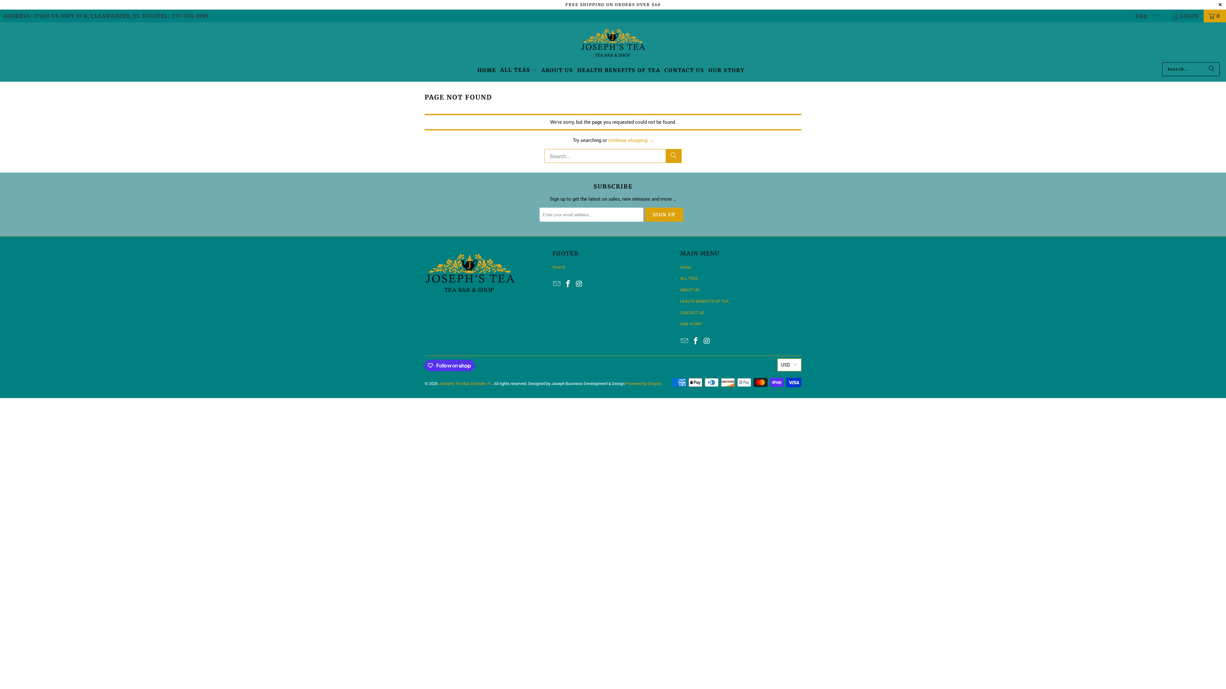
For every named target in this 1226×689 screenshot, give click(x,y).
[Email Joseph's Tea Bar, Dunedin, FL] (557, 284)
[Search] (1212, 69)
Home (685, 267)
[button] (518, 70)
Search (558, 267)
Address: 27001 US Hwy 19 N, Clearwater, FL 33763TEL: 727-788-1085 (105, 16)
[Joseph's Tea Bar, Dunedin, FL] (613, 44)
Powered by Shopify (644, 383)
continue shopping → (631, 140)
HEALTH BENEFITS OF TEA (704, 301)
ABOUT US (689, 289)
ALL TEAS (689, 278)
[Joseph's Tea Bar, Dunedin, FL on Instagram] (579, 284)
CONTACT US (692, 312)
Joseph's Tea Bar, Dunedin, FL (465, 383)
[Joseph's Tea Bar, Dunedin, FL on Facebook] (568, 284)
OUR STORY (691, 324)
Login (1189, 16)
